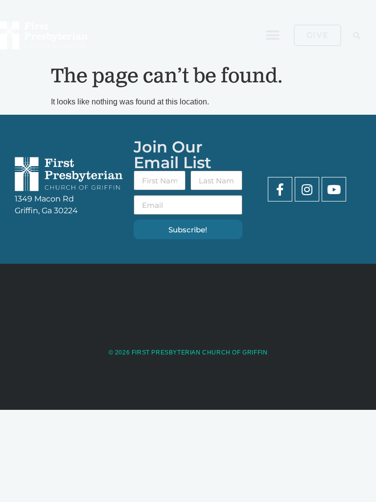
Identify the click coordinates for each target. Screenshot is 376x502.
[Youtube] (334, 189)
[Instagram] (307, 189)
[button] (273, 36)
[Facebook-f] (280, 189)
